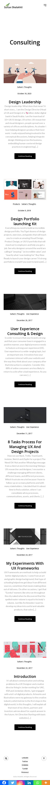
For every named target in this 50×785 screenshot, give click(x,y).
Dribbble (25, 765)
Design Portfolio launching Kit (25, 221)
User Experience (32, 314)
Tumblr (25, 768)
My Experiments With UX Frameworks (25, 566)
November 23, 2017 (24, 668)
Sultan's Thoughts (24, 87)
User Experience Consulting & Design (25, 331)
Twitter (25, 761)
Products (16, 204)
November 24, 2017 (24, 555)
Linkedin (25, 758)
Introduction (25, 676)
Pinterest (25, 772)
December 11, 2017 (24, 433)
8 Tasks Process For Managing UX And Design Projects (25, 446)
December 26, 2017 (24, 320)
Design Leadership (25, 101)
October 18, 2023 (24, 93)
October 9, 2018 (24, 210)
